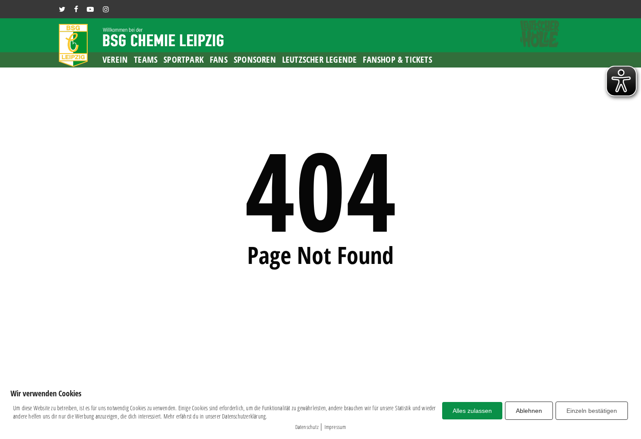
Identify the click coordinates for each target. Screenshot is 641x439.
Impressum (335, 427)
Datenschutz (306, 427)
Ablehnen (529, 410)
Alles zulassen (472, 410)
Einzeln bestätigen (591, 410)
